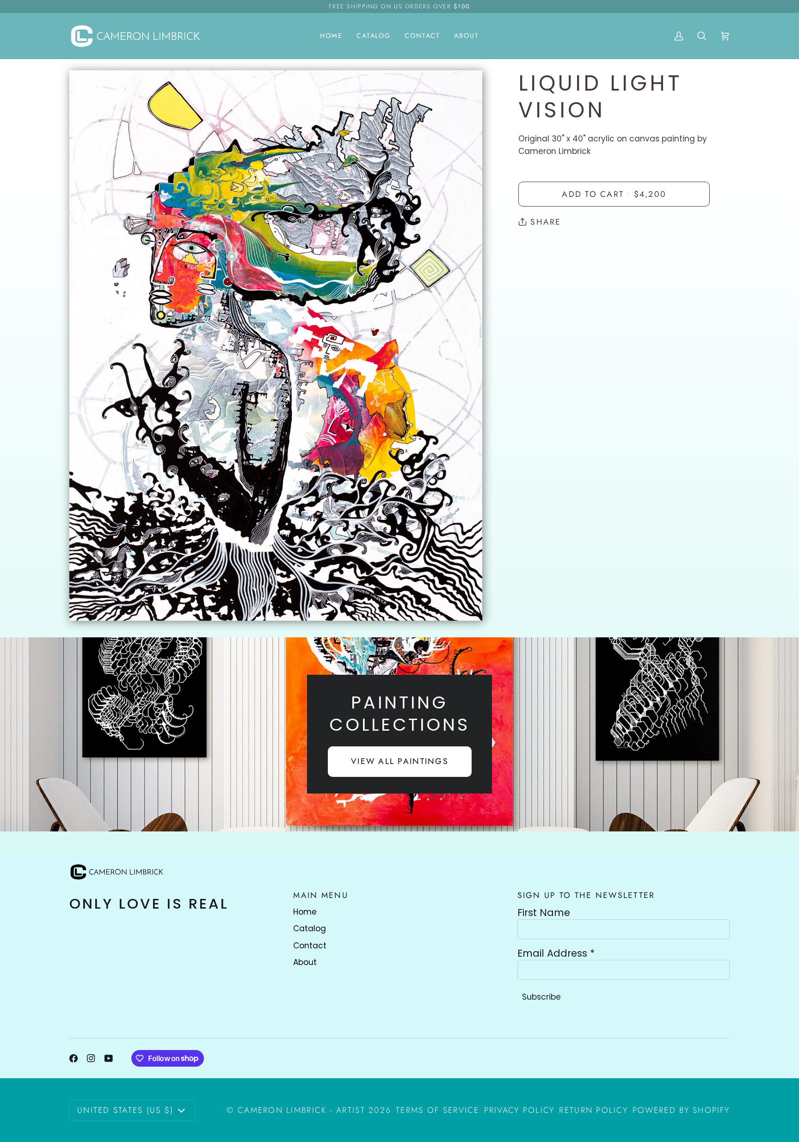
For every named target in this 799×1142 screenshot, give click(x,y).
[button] (374, 36)
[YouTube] (108, 1058)
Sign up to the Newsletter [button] (586, 895)
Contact (309, 945)
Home (305, 911)
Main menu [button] (320, 895)
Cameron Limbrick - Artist (301, 1110)
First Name (543, 912)
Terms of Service (437, 1110)
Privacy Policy (519, 1110)
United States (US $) (125, 1110)
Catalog (309, 928)
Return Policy (593, 1110)
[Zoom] (87, 603)
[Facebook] (73, 1058)
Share (545, 222)
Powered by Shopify (681, 1110)
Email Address (556, 953)
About (305, 962)
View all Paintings (400, 761)
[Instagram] (91, 1058)
